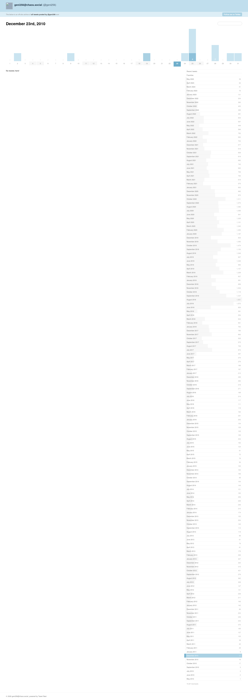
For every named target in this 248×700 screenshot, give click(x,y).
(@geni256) (35, 5)
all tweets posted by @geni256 (43, 14)
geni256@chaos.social (20, 696)
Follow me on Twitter (232, 14)
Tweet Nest (42, 696)
